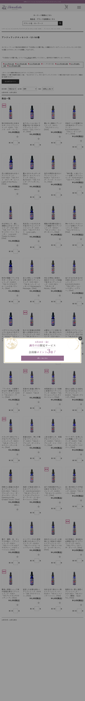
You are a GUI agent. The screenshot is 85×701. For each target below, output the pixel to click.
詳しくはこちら (43, 358)
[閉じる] (80, 338)
